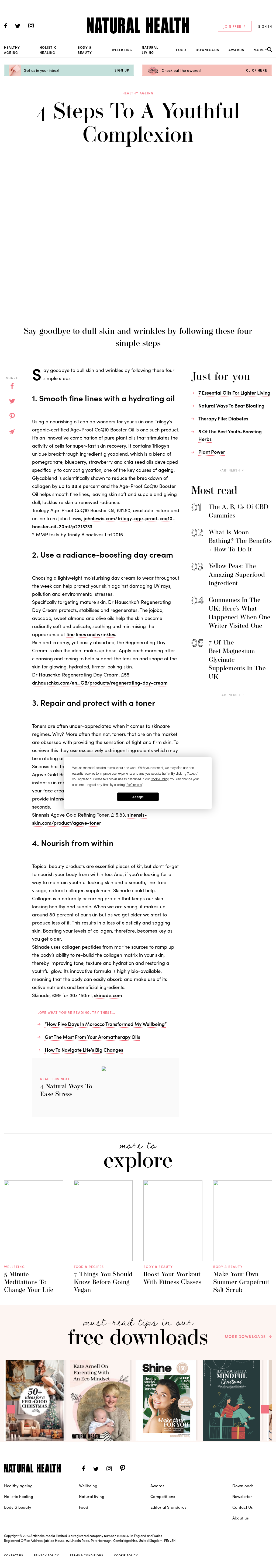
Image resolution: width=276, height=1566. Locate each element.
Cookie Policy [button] (159, 779)
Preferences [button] (134, 785)
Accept (138, 797)
